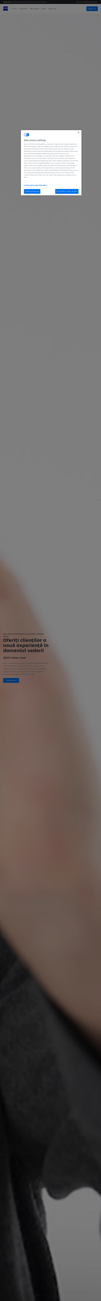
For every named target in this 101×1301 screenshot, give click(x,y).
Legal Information (40, 185)
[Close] (79, 132)
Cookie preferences (32, 191)
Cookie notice (29, 185)
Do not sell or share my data (66, 191)
